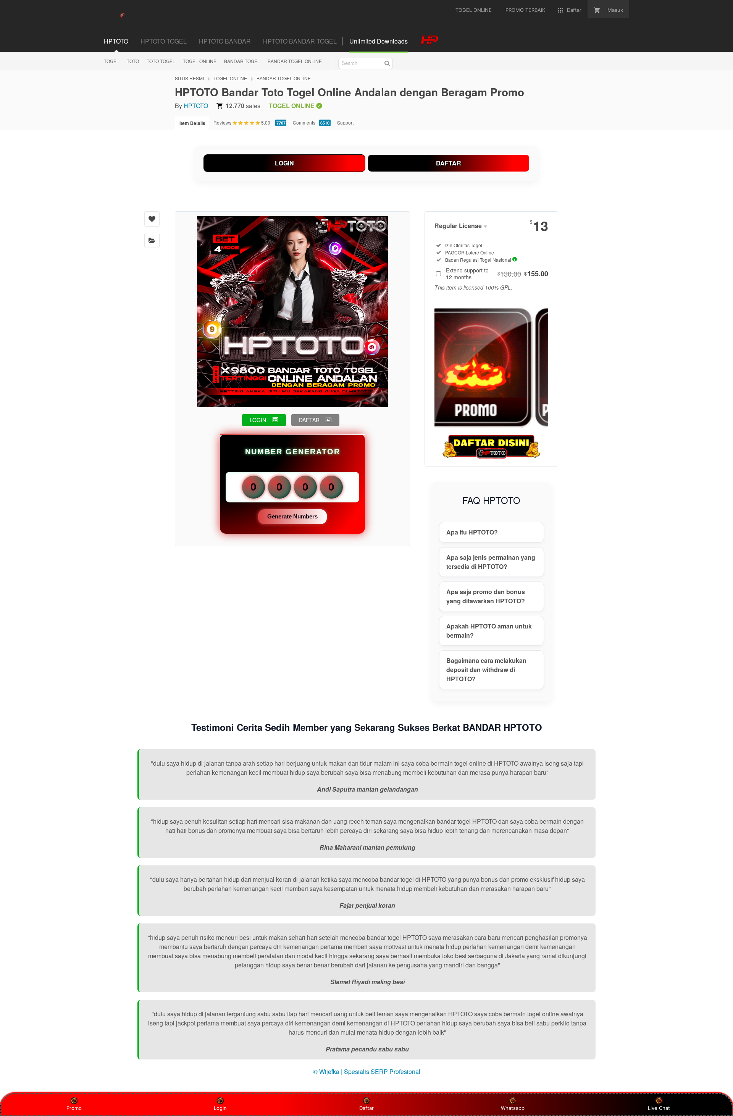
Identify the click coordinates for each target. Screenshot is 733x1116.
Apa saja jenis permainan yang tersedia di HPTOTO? (490, 562)
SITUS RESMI (189, 78)
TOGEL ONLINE (199, 61)
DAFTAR (448, 163)
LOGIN (284, 163)
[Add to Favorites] (152, 219)
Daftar (366, 1108)
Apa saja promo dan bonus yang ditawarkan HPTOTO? (485, 596)
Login (220, 1108)
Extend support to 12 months (497, 273)
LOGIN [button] (258, 420)
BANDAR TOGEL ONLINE (295, 61)
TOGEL (111, 61)
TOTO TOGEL (161, 61)
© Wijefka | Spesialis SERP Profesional (366, 1071)
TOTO (133, 61)
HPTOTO (196, 105)
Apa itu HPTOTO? (472, 532)
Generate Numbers (292, 516)
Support (345, 122)
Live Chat (659, 1108)
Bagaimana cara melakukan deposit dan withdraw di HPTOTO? (486, 669)
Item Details (192, 123)
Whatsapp (513, 1108)
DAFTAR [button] (309, 420)
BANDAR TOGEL (242, 61)
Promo (74, 1108)
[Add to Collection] (152, 240)
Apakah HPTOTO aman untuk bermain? (489, 631)
